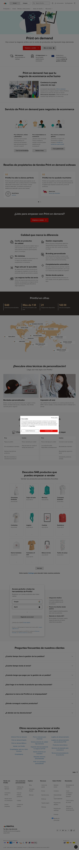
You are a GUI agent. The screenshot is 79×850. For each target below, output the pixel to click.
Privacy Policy (32, 426)
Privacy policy (54, 417)
